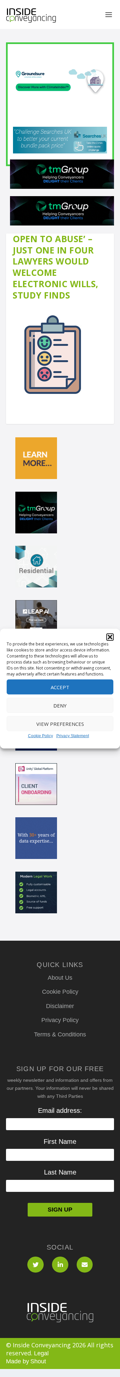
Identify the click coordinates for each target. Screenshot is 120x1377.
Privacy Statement (72, 736)
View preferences (60, 723)
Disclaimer (60, 1006)
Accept (60, 686)
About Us (60, 977)
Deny (60, 705)
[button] (110, 637)
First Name (60, 1141)
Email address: (60, 1110)
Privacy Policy (60, 1020)
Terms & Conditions (60, 1034)
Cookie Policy (40, 736)
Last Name (60, 1172)
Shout (38, 1361)
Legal (41, 1353)
